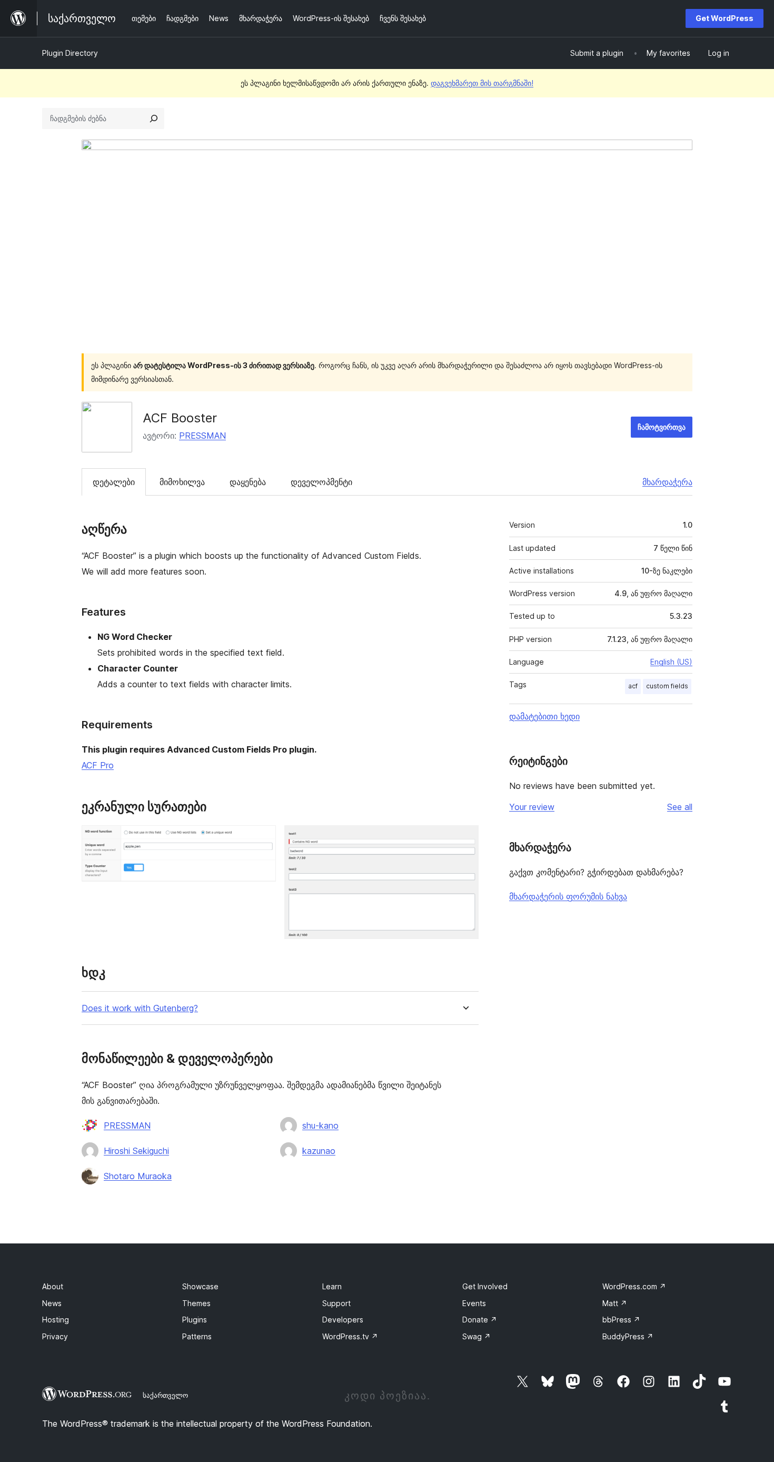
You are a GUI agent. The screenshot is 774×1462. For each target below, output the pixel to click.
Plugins (194, 1319)
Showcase (200, 1286)
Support (336, 1303)
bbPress (621, 1319)
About (52, 1286)
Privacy (55, 1336)
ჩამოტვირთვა (662, 426)
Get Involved (485, 1286)
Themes (196, 1303)
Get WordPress (724, 18)
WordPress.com (634, 1286)
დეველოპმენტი (321, 482)
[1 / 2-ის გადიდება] (261, 839)
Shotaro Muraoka (138, 1176)
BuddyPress (627, 1336)
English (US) (671, 661)
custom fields (667, 686)
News (52, 1303)
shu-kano (320, 1125)
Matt (614, 1303)
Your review (531, 807)
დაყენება (248, 482)
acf (633, 686)
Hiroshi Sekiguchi (136, 1150)
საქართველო (165, 1395)
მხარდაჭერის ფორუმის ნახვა (568, 896)
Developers (342, 1319)
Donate (479, 1319)
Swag (476, 1336)
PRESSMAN (202, 435)
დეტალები (114, 482)
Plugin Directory (70, 52)
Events (474, 1303)
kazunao (318, 1150)
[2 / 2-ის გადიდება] (464, 839)
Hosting (55, 1319)
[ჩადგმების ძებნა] (153, 118)
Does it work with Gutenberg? (140, 1008)
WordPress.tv (350, 1336)
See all (679, 807)
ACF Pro (98, 765)
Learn (332, 1286)
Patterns (197, 1336)
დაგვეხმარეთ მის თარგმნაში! (482, 82)
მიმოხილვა (182, 482)
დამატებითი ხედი (544, 716)
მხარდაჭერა (667, 482)
